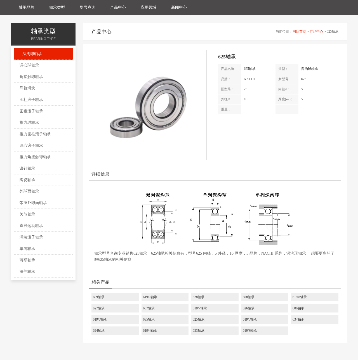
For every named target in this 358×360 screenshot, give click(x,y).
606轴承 (298, 308)
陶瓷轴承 (27, 180)
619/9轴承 (150, 297)
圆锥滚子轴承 (31, 111)
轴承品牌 (26, 7)
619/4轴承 (150, 331)
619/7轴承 (200, 308)
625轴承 (198, 319)
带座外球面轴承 (33, 203)
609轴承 (99, 297)
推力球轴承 (29, 122)
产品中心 (118, 7)
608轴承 (249, 297)
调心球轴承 (29, 65)
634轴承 (298, 319)
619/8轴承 (300, 297)
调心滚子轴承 (31, 145)
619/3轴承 (250, 331)
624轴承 (99, 331)
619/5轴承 (250, 319)
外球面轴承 (29, 191)
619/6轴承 (100, 319)
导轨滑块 (27, 88)
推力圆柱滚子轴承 (35, 134)
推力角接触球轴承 (35, 157)
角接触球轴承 (31, 77)
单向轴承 (27, 249)
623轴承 (198, 331)
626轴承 (249, 308)
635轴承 (149, 319)
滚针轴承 (27, 168)
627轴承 (99, 308)
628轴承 (198, 297)
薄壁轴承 (27, 260)
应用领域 (148, 7)
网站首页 (299, 32)
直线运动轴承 (31, 226)
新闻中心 (179, 7)
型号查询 (87, 7)
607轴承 (149, 308)
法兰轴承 (27, 271)
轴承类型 (57, 7)
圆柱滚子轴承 (31, 100)
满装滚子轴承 (31, 237)
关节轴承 (27, 214)
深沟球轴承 (32, 54)
